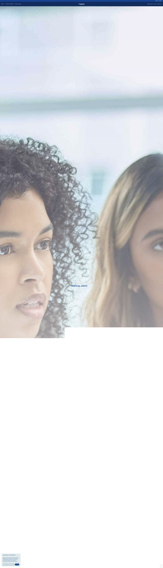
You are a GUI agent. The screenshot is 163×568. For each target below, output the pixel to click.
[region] (11, 560)
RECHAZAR (12, 564)
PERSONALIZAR (6, 564)
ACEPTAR (17, 564)
